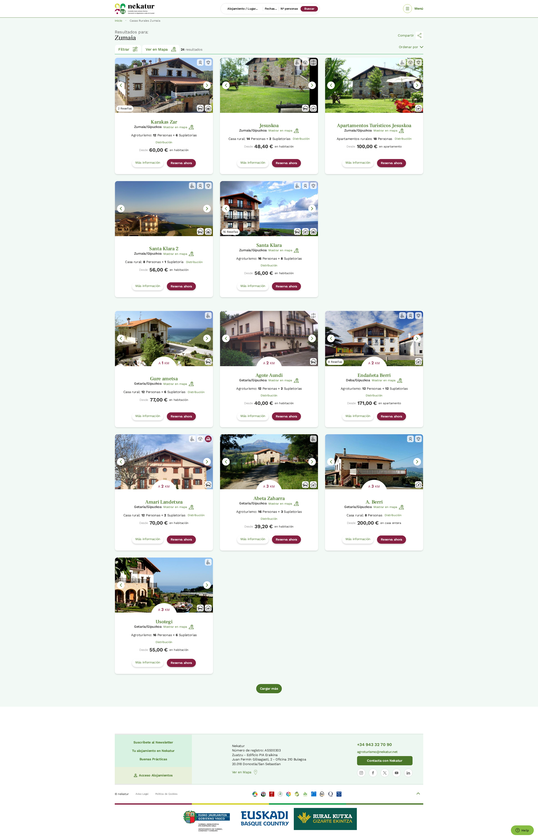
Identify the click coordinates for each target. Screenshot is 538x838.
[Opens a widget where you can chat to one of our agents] (522, 830)
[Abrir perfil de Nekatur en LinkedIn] (408, 773)
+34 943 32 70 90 (374, 744)
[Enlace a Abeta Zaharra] (269, 461)
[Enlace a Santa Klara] (269, 208)
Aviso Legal (142, 793)
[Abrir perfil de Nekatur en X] (385, 773)
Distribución (164, 142)
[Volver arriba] (418, 794)
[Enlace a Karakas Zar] (164, 85)
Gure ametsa (164, 378)
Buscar (309, 8)
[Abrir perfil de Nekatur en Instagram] (361, 773)
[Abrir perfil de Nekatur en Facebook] (373, 773)
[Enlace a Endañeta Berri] (374, 338)
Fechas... (271, 8)
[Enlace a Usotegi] (164, 585)
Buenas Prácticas (153, 759)
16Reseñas (230, 231)
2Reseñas (125, 108)
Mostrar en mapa (175, 127)
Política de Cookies (166, 793)
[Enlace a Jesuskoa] (269, 85)
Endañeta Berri (374, 375)
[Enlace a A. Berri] (374, 461)
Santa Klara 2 (164, 248)
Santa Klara (269, 245)
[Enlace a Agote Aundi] (269, 338)
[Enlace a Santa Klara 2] (164, 208)
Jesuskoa (268, 125)
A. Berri (374, 502)
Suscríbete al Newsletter (153, 742)
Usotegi (164, 621)
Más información (147, 162)
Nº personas (289, 8)
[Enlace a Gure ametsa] (164, 338)
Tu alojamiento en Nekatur (153, 751)
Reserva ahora (181, 163)
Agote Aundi (269, 375)
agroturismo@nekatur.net (377, 752)
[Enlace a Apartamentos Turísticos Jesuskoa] (374, 85)
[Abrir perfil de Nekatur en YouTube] (396, 773)
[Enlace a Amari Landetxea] (164, 461)
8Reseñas (335, 361)
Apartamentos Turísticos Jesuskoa (374, 125)
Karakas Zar (164, 122)
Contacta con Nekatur (384, 761)
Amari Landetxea (164, 502)
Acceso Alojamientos (156, 775)
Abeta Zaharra (269, 498)
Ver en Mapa (156, 49)
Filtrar (123, 49)
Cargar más (269, 689)
